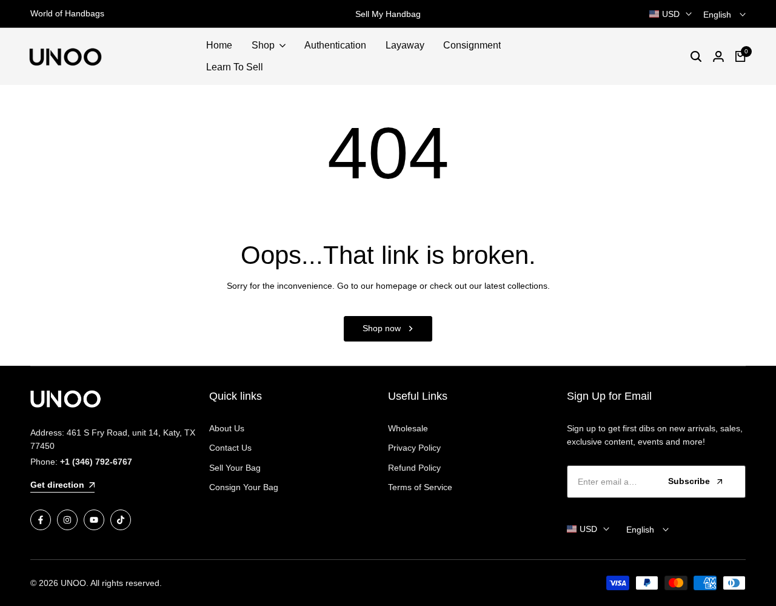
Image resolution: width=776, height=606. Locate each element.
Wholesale (408, 428)
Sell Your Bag (235, 468)
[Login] (718, 56)
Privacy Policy (414, 448)
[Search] (696, 56)
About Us (226, 428)
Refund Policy (414, 468)
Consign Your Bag (243, 487)
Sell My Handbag (388, 14)
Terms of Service (420, 487)
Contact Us (230, 448)
